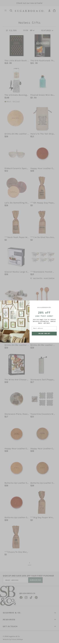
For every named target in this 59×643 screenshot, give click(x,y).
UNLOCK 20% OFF (44, 333)
